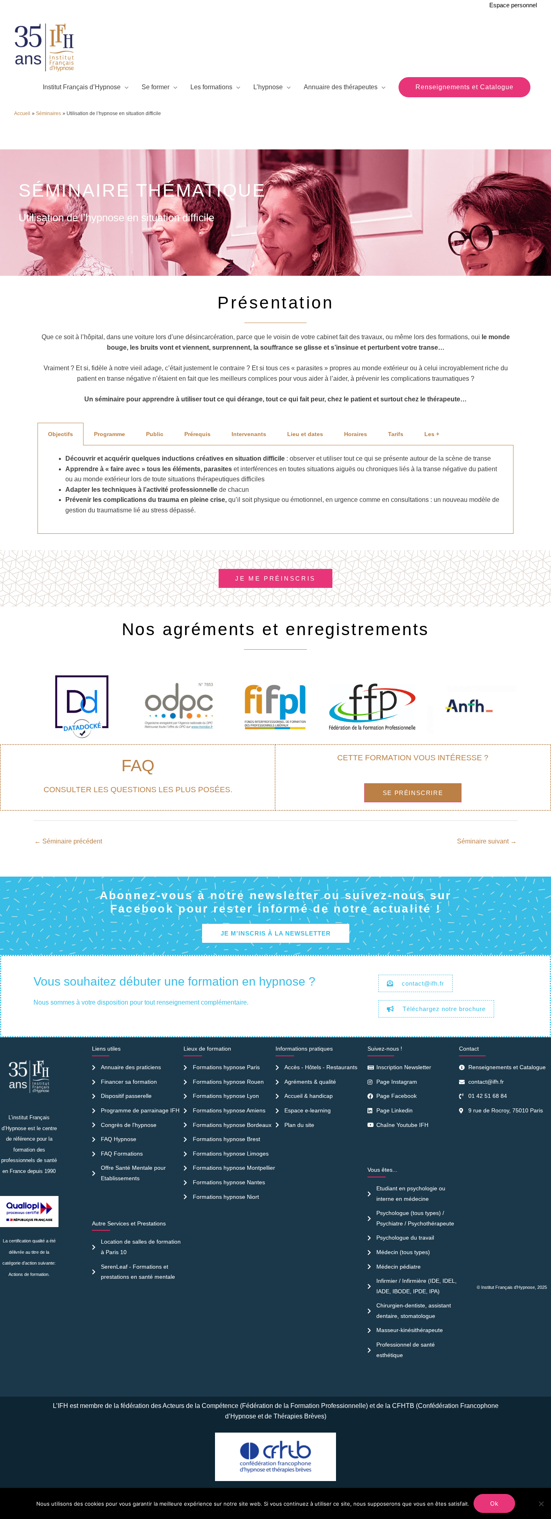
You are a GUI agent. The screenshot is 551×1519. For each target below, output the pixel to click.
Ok (494, 1503)
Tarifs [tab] (395, 434)
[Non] (541, 1504)
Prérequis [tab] (197, 434)
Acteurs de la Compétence (200, 1405)
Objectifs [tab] (60, 434)
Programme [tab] (109, 434)
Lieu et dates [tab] (305, 434)
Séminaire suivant (487, 841)
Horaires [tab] (355, 434)
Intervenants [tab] (249, 434)
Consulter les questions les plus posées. (138, 789)
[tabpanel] (275, 489)
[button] (464, 87)
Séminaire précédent (68, 841)
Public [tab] (154, 434)
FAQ (137, 765)
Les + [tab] (431, 434)
